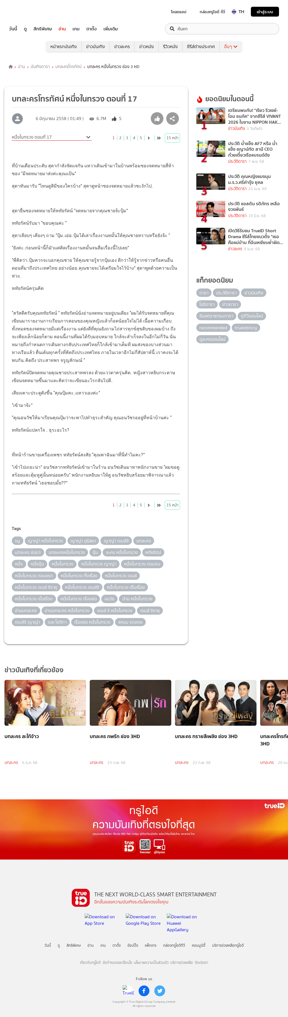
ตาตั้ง (91, 28)
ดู (25, 28)
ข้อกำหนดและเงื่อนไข (117, 962)
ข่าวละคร (122, 46)
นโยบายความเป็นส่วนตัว (151, 962)
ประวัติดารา (237, 161)
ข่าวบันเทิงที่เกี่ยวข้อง (34, 669)
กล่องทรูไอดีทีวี (174, 945)
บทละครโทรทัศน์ (68, 67)
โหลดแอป (178, 12)
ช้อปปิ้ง (132, 945)
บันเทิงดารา (40, 67)
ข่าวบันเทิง (95, 46)
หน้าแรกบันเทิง (63, 46)
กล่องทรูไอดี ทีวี (212, 12)
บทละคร (11, 762)
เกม (76, 28)
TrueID (26, 12)
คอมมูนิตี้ (198, 945)
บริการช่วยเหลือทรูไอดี (228, 945)
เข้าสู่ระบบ (265, 11)
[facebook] (144, 990)
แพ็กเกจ (150, 945)
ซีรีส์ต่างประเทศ (201, 46)
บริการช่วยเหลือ (181, 962)
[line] (128, 990)
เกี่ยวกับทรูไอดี (90, 962)
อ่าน (62, 28)
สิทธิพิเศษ (42, 28)
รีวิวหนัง (170, 46)
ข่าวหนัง (146, 46)
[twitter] (159, 990)
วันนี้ (13, 28)
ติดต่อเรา (201, 962)
